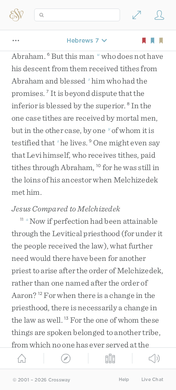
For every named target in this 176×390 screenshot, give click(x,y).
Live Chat (152, 379)
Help (124, 379)
